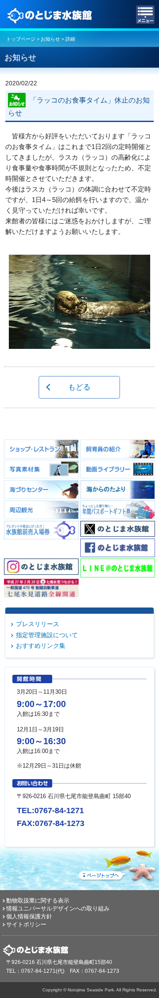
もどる (79, 386)
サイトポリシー (26, 924)
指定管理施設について (47, 635)
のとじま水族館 (51, 14)
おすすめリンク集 (40, 645)
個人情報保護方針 (29, 916)
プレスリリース (37, 623)
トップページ (20, 39)
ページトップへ (117, 864)
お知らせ (50, 39)
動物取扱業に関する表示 (37, 900)
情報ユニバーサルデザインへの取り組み (58, 908)
